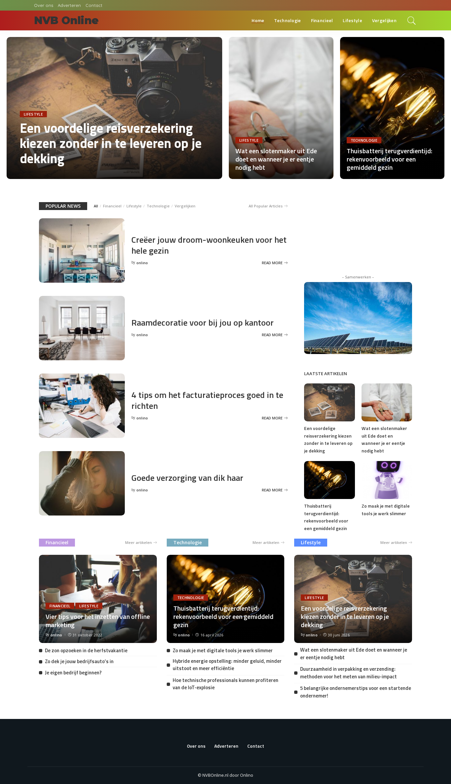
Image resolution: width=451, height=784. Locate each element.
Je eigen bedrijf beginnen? (73, 672)
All (96, 205)
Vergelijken (185, 205)
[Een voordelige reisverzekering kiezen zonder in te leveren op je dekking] (114, 107)
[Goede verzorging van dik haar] (82, 483)
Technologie (364, 140)
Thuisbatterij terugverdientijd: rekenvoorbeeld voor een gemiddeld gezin (389, 159)
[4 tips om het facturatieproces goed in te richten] (82, 405)
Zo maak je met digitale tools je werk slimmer (386, 509)
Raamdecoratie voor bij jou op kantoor (202, 322)
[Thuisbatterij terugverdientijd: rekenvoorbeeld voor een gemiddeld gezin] (392, 107)
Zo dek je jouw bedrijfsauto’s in (79, 661)
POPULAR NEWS (63, 206)
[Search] (411, 20)
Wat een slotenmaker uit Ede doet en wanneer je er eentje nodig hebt (276, 159)
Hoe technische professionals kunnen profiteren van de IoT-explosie (225, 684)
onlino (31, 172)
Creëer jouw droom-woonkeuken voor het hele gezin (209, 245)
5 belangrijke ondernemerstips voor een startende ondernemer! (355, 691)
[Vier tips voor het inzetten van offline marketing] (98, 598)
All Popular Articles (266, 205)
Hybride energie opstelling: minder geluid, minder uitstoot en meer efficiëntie (227, 664)
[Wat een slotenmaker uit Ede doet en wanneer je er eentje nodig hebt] (281, 107)
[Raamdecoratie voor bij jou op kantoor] (82, 327)
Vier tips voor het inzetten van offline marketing (98, 620)
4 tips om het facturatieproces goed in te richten (207, 400)
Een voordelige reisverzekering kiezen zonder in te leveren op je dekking (111, 143)
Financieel (112, 205)
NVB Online (66, 20)
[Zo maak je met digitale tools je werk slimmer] (387, 479)
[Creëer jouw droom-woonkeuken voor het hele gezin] (82, 250)
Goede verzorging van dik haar (187, 477)
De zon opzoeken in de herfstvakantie (86, 650)
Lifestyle (33, 114)
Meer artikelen (138, 542)
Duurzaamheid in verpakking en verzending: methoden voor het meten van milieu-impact (348, 672)
